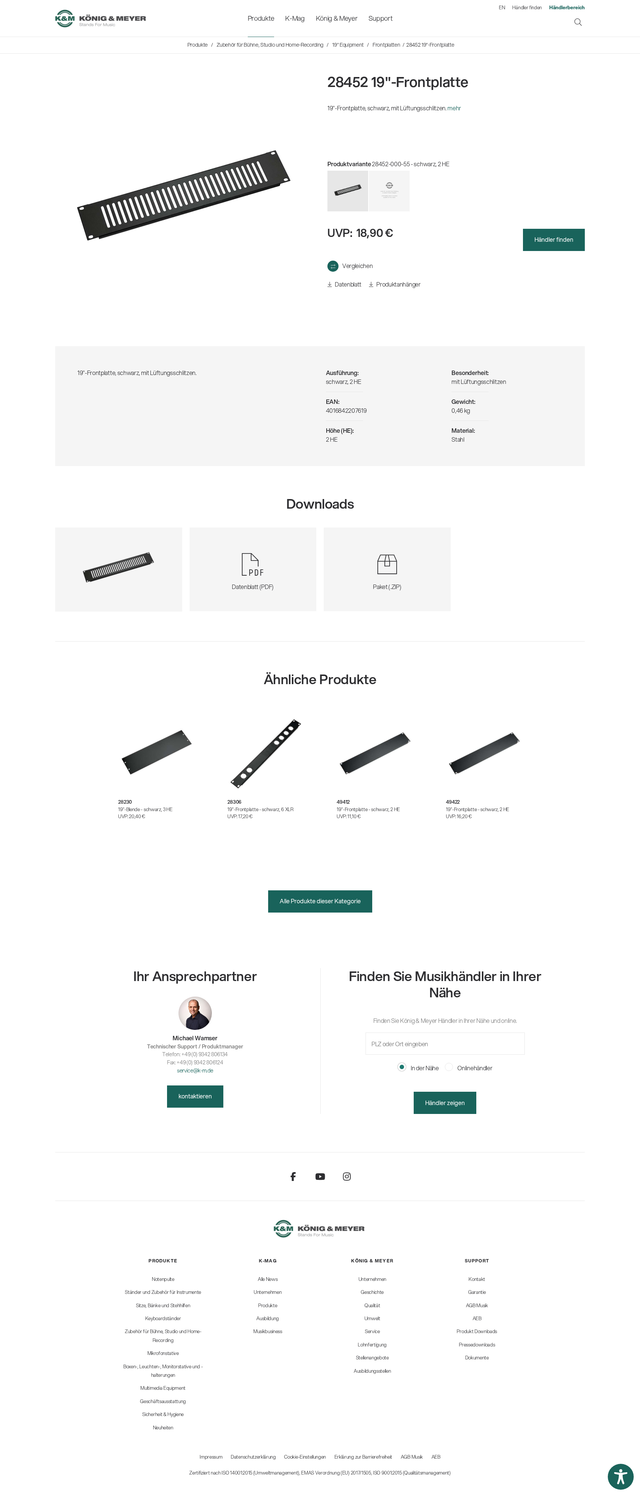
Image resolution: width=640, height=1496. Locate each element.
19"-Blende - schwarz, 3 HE (145, 809)
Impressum (211, 1456)
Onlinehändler (475, 1068)
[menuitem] (261, 18)
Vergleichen (357, 265)
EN (502, 7)
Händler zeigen (445, 1102)
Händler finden (527, 7)
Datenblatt (347, 284)
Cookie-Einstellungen (305, 1456)
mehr (454, 108)
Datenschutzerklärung (253, 1456)
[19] (389, 191)
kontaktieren (195, 1096)
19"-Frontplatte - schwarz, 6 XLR (260, 809)
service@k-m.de (195, 1070)
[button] (621, 1477)
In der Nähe (424, 1068)
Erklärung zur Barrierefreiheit (363, 1456)
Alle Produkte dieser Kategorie (320, 901)
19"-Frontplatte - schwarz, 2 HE (368, 809)
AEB (435, 1456)
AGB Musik (412, 1456)
